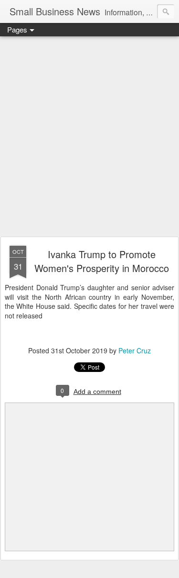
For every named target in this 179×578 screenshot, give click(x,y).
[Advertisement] (89, 137)
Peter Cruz (134, 350)
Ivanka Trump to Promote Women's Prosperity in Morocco (101, 261)
